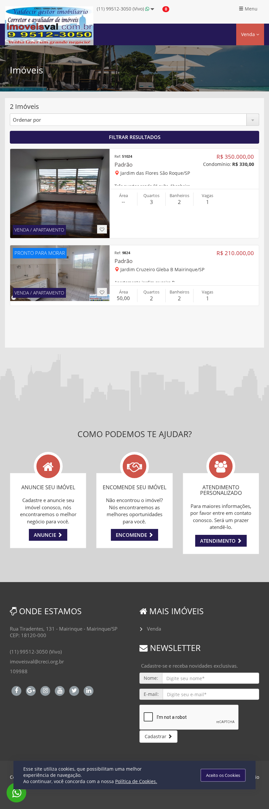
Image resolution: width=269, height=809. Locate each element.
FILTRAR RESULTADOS (134, 137)
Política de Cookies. (136, 781)
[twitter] (74, 690)
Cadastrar (156, 736)
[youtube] (60, 690)
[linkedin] (88, 690)
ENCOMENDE (132, 535)
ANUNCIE (45, 535)
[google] (31, 690)
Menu (250, 9)
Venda (248, 34)
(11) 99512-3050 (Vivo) (121, 9)
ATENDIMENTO (218, 540)
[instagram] (45, 690)
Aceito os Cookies (223, 775)
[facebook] (16, 690)
